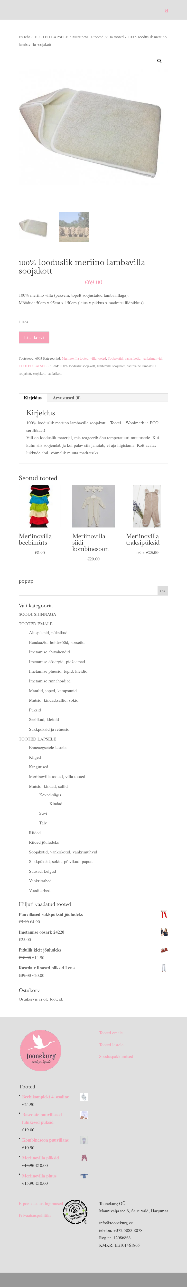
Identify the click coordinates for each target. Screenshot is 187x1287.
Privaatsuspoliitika (35, 1215)
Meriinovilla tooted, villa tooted (98, 37)
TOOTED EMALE (36, 624)
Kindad (55, 803)
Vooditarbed (39, 890)
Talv (43, 823)
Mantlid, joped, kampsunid (53, 690)
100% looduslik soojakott (77, 366)
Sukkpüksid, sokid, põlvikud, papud (61, 861)
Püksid (35, 710)
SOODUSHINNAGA (37, 614)
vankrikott (54, 373)
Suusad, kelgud (42, 871)
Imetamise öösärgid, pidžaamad (57, 661)
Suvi (43, 813)
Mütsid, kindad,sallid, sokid (53, 700)
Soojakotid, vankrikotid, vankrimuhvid (135, 358)
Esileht (24, 37)
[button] (159, 61)
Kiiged (35, 757)
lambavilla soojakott (111, 366)
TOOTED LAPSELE (51, 37)
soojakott (39, 373)
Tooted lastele (111, 1044)
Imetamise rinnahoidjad (50, 681)
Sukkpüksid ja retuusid (49, 729)
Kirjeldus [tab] (33, 398)
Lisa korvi (34, 337)
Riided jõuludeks (44, 842)
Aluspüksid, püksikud (48, 632)
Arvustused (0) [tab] (67, 398)
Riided (35, 832)
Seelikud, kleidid (44, 719)
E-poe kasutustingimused (41, 1203)
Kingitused (38, 767)
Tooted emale (111, 1032)
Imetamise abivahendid (49, 652)
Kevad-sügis (50, 795)
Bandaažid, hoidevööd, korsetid (56, 642)
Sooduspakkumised (116, 1056)
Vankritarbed (40, 880)
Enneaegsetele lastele (47, 747)
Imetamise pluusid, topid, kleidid (58, 671)
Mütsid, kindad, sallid (48, 786)
